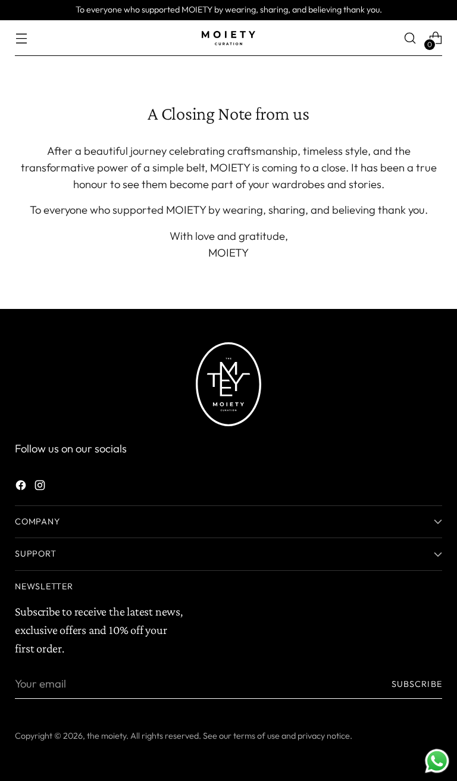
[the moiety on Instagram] (41, 487)
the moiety (106, 735)
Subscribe (417, 684)
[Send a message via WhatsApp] (437, 761)
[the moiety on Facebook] (22, 487)
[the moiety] (228, 38)
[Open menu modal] (21, 38)
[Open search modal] (410, 38)
